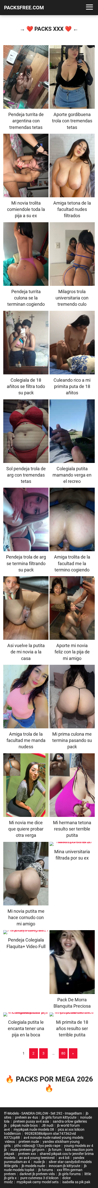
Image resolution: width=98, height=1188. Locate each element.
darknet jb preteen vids (37, 1174)
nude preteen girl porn (27, 1150)
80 (63, 1053)
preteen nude (29, 1142)
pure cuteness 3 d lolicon (39, 1178)
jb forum (54, 1150)
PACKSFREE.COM (24, 8)
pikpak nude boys (24, 1125)
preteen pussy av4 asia (31, 1121)
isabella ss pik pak (76, 1182)
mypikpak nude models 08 (34, 1129)
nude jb (39, 1162)
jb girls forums (70, 1174)
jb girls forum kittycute (59, 1117)
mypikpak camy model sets (38, 1182)
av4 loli (64, 1158)
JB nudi (47, 1125)
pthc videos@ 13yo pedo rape (37, 1146)
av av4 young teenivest (37, 1158)
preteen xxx (27, 1154)
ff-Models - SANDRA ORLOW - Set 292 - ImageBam (43, 1113)
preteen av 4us (26, 1117)
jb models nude (33, 1166)
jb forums (45, 1170)
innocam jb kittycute (64, 1166)
